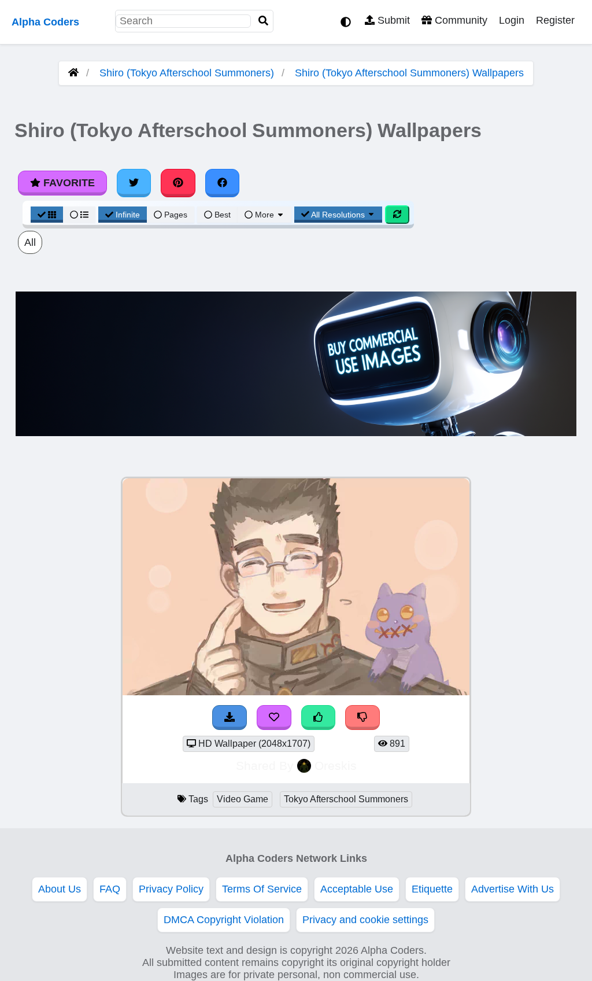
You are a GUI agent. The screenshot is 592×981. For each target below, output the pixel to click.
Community (459, 20)
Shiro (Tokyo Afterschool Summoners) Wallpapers (409, 73)
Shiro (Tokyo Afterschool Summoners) (186, 73)
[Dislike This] (362, 717)
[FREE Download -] (229, 717)
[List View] (79, 214)
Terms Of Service (262, 889)
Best (221, 214)
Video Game (242, 799)
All (30, 242)
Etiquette (432, 889)
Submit (392, 20)
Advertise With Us (512, 889)
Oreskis (335, 765)
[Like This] (318, 717)
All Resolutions (338, 214)
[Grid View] (47, 214)
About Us (59, 889)
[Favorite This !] (274, 717)
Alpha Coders (45, 22)
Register (555, 20)
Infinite (128, 214)
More (264, 214)
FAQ (109, 889)
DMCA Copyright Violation (224, 919)
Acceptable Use (356, 889)
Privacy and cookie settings (365, 919)
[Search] (263, 21)
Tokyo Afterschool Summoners (346, 799)
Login (511, 20)
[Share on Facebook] (222, 183)
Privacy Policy (171, 889)
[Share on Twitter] (134, 183)
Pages (175, 214)
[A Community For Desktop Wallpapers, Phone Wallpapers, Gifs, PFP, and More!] (73, 73)
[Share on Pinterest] (178, 183)
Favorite (67, 183)
